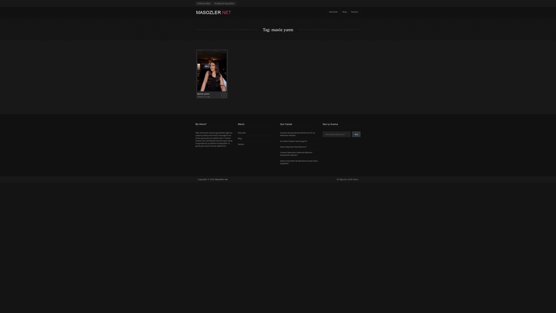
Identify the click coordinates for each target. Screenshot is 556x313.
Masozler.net (221, 179)
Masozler (333, 11)
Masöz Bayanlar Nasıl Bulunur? (293, 146)
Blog (344, 11)
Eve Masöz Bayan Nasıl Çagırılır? (293, 141)
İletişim (354, 11)
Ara (356, 134)
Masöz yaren (203, 93)
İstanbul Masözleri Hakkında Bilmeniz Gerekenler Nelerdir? (296, 153)
